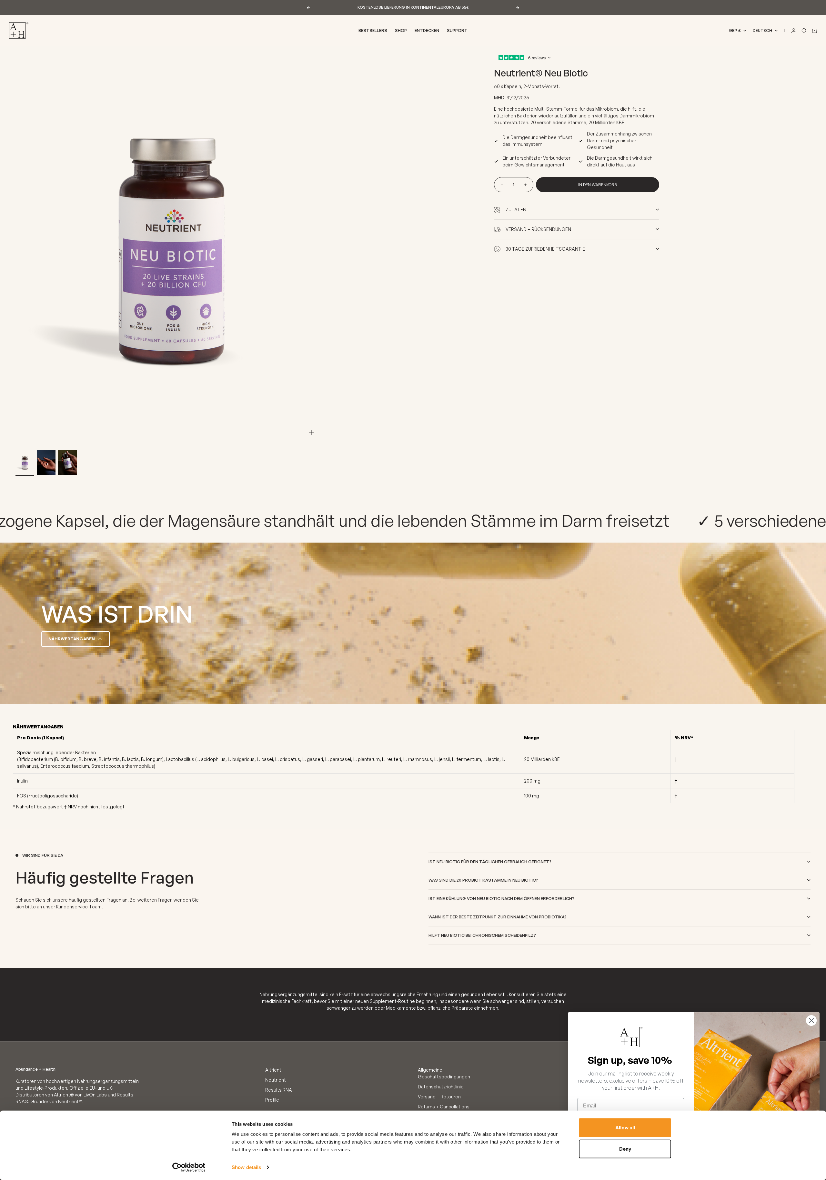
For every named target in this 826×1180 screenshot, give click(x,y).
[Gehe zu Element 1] (24, 463)
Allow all (625, 1128)
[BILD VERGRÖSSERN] (311, 432)
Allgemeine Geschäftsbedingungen (444, 1073)
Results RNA (278, 1090)
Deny (625, 1148)
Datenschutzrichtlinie (441, 1086)
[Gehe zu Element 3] (67, 462)
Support (457, 30)
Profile (272, 1100)
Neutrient (275, 1080)
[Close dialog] (811, 1020)
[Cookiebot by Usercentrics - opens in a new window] (189, 1167)
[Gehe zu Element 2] (46, 462)
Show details (246, 1167)
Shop (401, 30)
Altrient (273, 1070)
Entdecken (427, 30)
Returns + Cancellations (443, 1106)
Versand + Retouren (439, 1096)
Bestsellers (372, 30)
